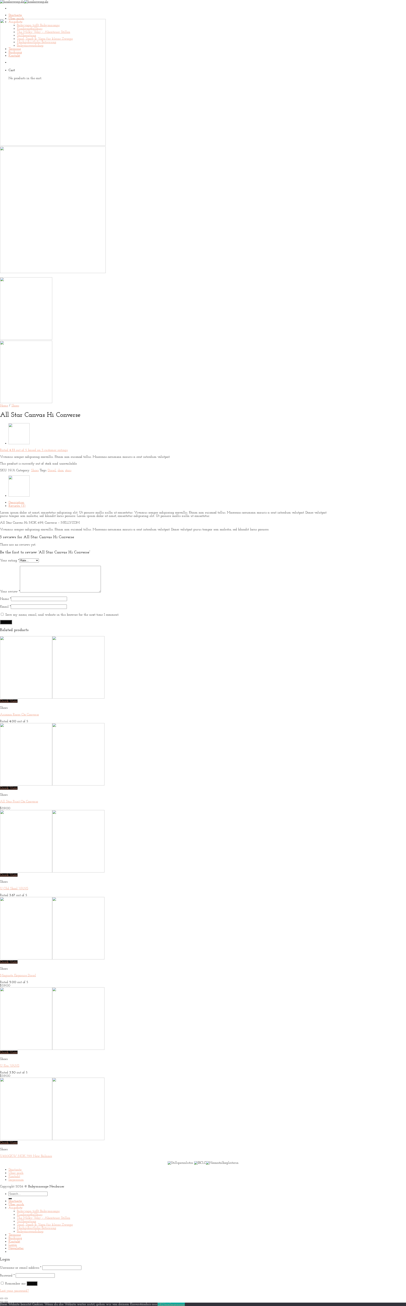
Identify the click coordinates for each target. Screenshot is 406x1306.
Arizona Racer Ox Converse (19, 714)
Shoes (15, 405)
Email (5, 606)
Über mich (16, 18)
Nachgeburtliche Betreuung (36, 1228)
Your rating (9, 560)
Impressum (16, 1179)
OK (160, 1304)
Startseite (15, 15)
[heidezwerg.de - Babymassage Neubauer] (24, 1)
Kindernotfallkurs (29, 1214)
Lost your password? (14, 1290)
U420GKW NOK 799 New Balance (26, 1156)
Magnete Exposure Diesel (18, 975)
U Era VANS (9, 1066)
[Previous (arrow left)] (1, 1301)
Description (16, 502)
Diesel (52, 470)
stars (68, 470)
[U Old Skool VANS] (19, 443)
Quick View (9, 701)
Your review (10, 591)
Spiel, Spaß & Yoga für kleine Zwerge (45, 1224)
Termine (14, 1235)
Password (7, 1275)
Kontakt (14, 1176)
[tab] (170, 502)
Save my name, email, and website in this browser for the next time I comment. (62, 614)
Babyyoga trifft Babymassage (38, 1211)
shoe (60, 470)
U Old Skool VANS (14, 888)
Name (5, 599)
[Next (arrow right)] (6, 1301)
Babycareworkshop (30, 1231)
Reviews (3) (17, 506)
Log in (32, 1283)
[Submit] (10, 1198)
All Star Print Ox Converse (19, 801)
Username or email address (20, 1267)
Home (4, 405)
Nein (166, 1304)
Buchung (15, 1238)
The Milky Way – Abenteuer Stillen (43, 1218)
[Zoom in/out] (6, 1298)
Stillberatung (26, 1221)
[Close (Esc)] (1, 1298)
